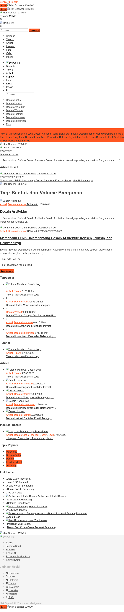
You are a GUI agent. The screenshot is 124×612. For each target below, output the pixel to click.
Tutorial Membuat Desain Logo (16, 133)
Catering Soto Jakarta (18, 503)
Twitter (11, 576)
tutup (3, 5)
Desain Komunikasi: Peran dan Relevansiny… (31, 336)
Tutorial (18, 291)
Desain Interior (22, 301)
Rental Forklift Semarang (20, 489)
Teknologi (11, 465)
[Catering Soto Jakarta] (6, 503)
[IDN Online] (7, 23)
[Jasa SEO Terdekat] (6, 482)
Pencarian (34, 30)
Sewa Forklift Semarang (20, 485)
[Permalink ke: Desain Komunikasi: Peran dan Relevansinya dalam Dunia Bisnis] (17, 401)
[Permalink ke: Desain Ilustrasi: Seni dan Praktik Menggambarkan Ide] (15, 411)
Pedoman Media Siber (18, 556)
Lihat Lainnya (7, 271)
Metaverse (11, 451)
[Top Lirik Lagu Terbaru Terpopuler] (6, 492)
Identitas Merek (14, 462)
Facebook (13, 573)
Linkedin (13, 590)
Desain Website (14, 312)
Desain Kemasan (23, 322)
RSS (11, 597)
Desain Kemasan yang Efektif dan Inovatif (56, 133)
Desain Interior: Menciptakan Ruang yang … (30, 305)
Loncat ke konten (9, 1)
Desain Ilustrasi (22, 414)
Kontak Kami (13, 560)
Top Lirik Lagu (14, 492)
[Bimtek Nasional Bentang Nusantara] (27, 513)
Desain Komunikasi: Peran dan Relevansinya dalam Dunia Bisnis (60, 137)
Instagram (13, 587)
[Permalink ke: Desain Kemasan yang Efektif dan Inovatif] (16, 380)
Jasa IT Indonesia (37, 520)
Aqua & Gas (13, 517)
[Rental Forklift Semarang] (6, 489)
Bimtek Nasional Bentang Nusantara (67, 513)
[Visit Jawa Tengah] (6, 510)
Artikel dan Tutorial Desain (52, 496)
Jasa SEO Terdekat (17, 482)
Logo (51, 435)
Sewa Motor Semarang (19, 499)
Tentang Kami (13, 546)
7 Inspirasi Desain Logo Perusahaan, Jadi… (29, 438)
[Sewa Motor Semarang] (6, 499)
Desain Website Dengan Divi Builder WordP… (31, 315)
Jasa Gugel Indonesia (19, 478)
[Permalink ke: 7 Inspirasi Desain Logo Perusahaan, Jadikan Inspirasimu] (27, 431)
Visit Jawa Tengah (17, 510)
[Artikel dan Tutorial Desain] (21, 496)
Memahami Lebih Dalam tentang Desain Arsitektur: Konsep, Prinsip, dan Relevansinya (46, 180)
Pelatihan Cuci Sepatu (19, 523)
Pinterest (13, 580)
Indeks (9, 542)
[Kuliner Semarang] (17, 506)
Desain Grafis (21, 435)
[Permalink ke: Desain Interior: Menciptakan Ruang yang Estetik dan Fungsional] (15, 390)
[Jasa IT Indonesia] (17, 520)
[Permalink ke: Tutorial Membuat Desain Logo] (23, 284)
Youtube (12, 594)
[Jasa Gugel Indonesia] (6, 478)
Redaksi (10, 549)
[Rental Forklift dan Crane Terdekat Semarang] (6, 527)
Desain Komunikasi (24, 332)
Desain (10, 458)
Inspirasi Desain (38, 435)
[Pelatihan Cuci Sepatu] (6, 523)
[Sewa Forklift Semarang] (6, 485)
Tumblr (12, 583)
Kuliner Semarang (38, 506)
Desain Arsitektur (9, 154)
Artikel (3, 204)
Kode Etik (11, 553)
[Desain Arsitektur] (10, 147)
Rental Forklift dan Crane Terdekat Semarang (31, 527)
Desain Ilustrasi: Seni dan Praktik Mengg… (29, 418)
